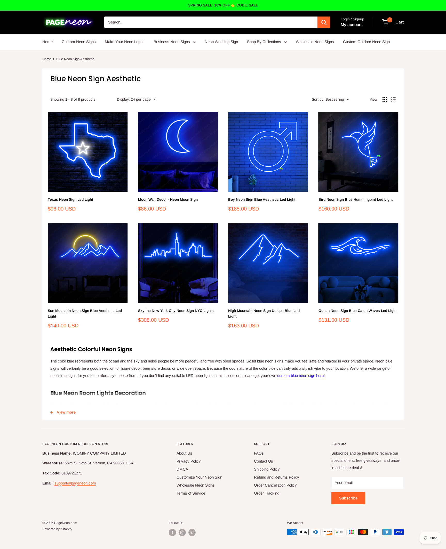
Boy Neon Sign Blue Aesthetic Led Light (261, 199)
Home (47, 41)
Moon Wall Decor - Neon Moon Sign (168, 199)
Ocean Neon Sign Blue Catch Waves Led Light (357, 311)
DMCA (182, 469)
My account (352, 24)
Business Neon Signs (172, 41)
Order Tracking (266, 493)
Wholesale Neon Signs (315, 41)
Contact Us (263, 461)
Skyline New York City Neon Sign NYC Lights (176, 311)
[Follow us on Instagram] (182, 532)
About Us (184, 453)
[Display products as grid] (385, 99)
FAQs (259, 453)
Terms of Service (191, 493)
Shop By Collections (264, 41)
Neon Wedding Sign (221, 41)
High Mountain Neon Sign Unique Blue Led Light (264, 313)
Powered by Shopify (57, 529)
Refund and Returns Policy (276, 477)
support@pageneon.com (75, 483)
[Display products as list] (393, 99)
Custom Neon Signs (79, 41)
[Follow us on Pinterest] (192, 532)
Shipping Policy (267, 469)
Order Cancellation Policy (275, 485)
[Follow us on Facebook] (172, 532)
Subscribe (348, 498)
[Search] (323, 22)
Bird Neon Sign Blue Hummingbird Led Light (355, 199)
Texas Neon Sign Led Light (70, 199)
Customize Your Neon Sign (199, 477)
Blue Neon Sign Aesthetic (75, 59)
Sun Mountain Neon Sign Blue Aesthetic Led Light (85, 313)
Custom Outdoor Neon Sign (366, 41)
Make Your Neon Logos (125, 41)
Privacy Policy (189, 461)
